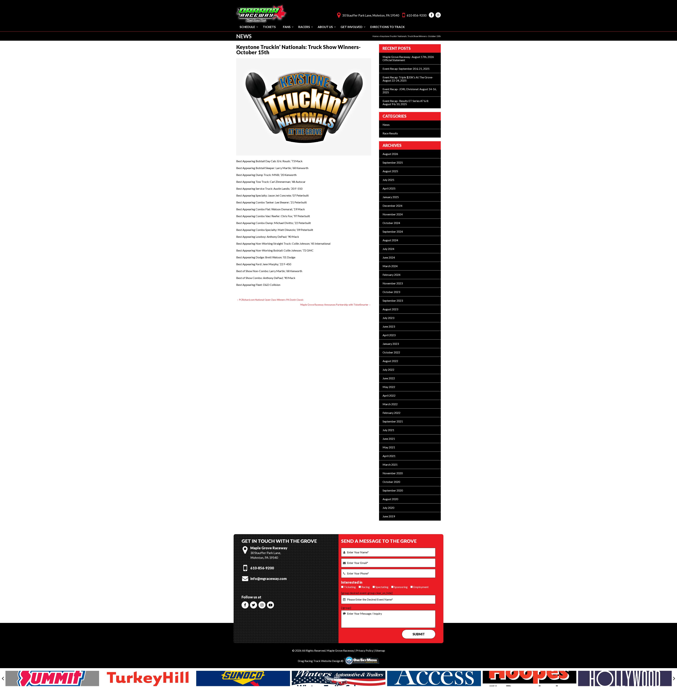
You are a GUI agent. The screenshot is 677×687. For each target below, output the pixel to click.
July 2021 (388, 430)
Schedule (247, 27)
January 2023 (391, 343)
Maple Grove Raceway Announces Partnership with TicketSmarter (334, 304)
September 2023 (393, 300)
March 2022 (390, 404)
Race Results (390, 133)
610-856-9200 (416, 15)
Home (376, 36)
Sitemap (380, 650)
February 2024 (391, 274)
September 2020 (393, 490)
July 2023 (388, 317)
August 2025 (390, 171)
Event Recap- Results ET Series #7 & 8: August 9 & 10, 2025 (406, 102)
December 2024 (392, 205)
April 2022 (389, 395)
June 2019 (389, 516)
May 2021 (389, 447)
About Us (325, 27)
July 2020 (388, 507)
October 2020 (391, 481)
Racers (304, 27)
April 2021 (389, 456)
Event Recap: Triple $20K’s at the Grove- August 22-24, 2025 (408, 79)
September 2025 (393, 162)
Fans (287, 27)
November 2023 (393, 283)
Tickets (269, 27)
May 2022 (389, 386)
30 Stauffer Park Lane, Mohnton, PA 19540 (370, 15)
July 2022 (388, 369)
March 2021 (390, 464)
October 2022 (391, 352)
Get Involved (351, 27)
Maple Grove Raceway (340, 650)
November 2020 (393, 473)
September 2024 (393, 231)
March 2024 (390, 266)
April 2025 (389, 188)
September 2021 (393, 421)
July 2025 (388, 179)
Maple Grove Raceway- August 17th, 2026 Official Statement (408, 58)
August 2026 (390, 154)
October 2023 (391, 292)
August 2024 (390, 240)
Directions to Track (387, 27)
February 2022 (391, 412)
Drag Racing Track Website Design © (320, 661)
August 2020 (390, 499)
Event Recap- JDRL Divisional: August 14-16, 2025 (410, 90)
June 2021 (389, 438)
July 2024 (388, 248)
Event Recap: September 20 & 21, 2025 (406, 68)
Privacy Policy (364, 650)
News (386, 124)
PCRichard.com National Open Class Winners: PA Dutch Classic (271, 299)
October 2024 (391, 223)
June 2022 (389, 378)
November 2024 (393, 214)
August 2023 (390, 309)
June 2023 (389, 326)
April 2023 (389, 335)
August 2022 (390, 361)
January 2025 (391, 197)
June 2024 (389, 257)
